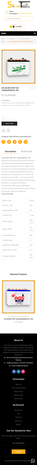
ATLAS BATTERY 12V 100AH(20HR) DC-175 (34, 88)
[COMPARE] (8, 130)
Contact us (18, 421)
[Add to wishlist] (3, 130)
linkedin (18, 372)
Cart (18, 414)
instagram (23, 372)
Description (10, 151)
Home (3, 38)
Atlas (3, 41)
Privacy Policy (18, 391)
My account (18, 410)
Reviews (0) (26, 151)
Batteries (12, 38)
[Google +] (20, 142)
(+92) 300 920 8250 (25, 13)
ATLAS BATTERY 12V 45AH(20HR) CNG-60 (30, 88)
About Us (18, 384)
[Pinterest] (15, 142)
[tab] (10, 151)
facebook (14, 372)
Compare (26, 318)
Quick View (32, 282)
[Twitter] (9, 142)
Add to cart (9, 123)
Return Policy (18, 399)
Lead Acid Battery (24, 38)
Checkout (18, 417)
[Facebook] (3, 142)
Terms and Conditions (18, 388)
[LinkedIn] (26, 142)
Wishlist (18, 424)
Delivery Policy (18, 395)
